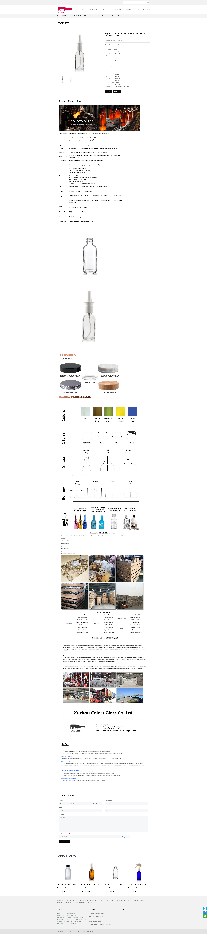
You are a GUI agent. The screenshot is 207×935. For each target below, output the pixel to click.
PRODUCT (65, 15)
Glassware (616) (65, 902)
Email (61, 807)
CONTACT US (117, 9)
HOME (84, 9)
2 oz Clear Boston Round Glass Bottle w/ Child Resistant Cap (124, 885)
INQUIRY (108, 91)
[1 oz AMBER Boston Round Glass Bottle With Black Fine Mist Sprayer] (91, 872)
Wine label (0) (73, 902)
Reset (67, 841)
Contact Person (110, 800)
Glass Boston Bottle (82, 15)
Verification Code (64, 834)
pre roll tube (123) (134, 900)
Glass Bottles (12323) (62, 900)
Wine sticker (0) (81, 902)
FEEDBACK (146, 9)
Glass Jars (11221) (73, 900)
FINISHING (128, 9)
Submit (62, 841)
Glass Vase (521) (102, 900)
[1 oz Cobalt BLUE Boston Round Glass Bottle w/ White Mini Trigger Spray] (139, 872)
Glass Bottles (72, 15)
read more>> (73, 923)
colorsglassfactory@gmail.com (102, 924)
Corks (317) (94, 900)
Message (62, 814)
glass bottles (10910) (112, 900)
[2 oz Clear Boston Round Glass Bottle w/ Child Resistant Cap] (115, 872)
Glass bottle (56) (90, 902)
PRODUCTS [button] (93, 9)
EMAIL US (117, 91)
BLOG (137, 9)
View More (63, 891)
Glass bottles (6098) (124, 900)
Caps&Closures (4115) (85, 900)
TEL (106, 807)
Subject (61, 800)
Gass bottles (117, 45)
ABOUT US (105, 9)
